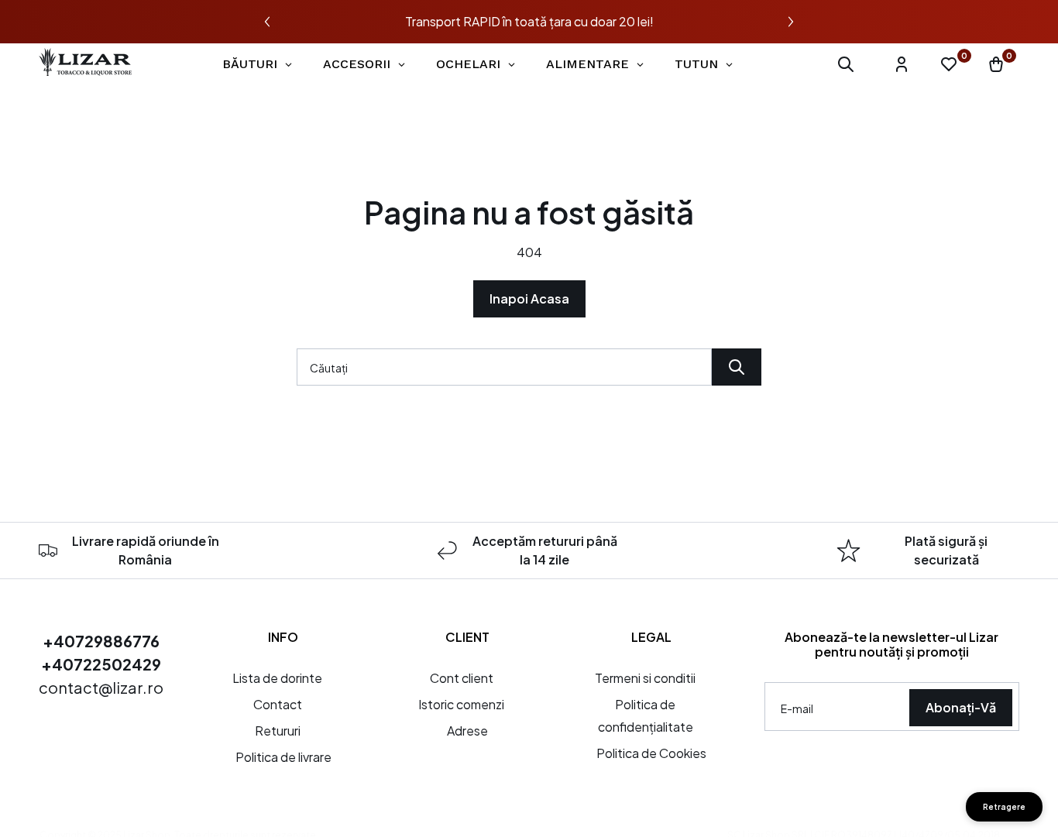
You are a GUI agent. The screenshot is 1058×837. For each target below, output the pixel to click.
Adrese (467, 730)
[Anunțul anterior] (267, 22)
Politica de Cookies (651, 752)
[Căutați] (736, 367)
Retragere (1004, 806)
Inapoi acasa (529, 298)
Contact (277, 704)
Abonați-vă (961, 707)
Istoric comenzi (461, 704)
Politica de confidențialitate (645, 715)
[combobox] (504, 367)
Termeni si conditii (645, 678)
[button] (845, 64)
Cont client (461, 678)
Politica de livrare (283, 756)
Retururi (278, 730)
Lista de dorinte (277, 678)
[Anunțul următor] (791, 22)
